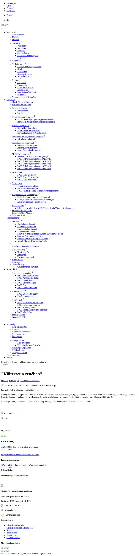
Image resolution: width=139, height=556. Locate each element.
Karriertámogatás (19, 327)
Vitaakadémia (18, 205)
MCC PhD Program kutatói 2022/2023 (34, 166)
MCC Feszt (22, 285)
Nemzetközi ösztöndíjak (27, 188)
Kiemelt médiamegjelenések (29, 66)
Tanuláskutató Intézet (26, 231)
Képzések (11, 99)
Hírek (9, 6)
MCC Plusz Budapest (26, 175)
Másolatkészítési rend (26, 92)
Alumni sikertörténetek (21, 332)
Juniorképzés (23, 111)
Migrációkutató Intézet (27, 229)
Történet (15, 39)
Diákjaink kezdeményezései (29, 345)
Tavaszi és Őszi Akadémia (23, 213)
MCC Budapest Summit (27, 294)
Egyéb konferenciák (26, 296)
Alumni (15, 329)
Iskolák (20, 113)
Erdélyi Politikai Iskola (27, 128)
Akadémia (21, 48)
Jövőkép (15, 37)
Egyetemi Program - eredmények (31, 202)
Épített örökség (13, 355)
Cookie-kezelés (13, 537)
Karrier (10, 357)
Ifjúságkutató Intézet (26, 224)
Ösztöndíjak (17, 183)
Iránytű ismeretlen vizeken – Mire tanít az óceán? (20, 455)
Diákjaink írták (18, 350)
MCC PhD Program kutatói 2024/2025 (34, 161)
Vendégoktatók (18, 315)
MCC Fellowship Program (28, 305)
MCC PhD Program (20, 154)
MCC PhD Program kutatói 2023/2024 (34, 164)
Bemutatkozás (18, 35)
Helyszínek (17, 60)
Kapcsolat (11, 10)
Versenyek (21, 254)
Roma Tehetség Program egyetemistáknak (35, 119)
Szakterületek (23, 53)
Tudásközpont (13, 218)
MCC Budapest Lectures (28, 275)
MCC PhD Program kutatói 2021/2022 (34, 168)
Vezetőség (21, 46)
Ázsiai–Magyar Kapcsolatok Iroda (32, 241)
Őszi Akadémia (18, 215)
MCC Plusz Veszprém (26, 180)
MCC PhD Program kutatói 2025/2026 (34, 159)
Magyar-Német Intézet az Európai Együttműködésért (40, 234)
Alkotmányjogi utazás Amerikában (14, 475)
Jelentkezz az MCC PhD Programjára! (33, 156)
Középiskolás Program (21, 104)
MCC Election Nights (26, 283)
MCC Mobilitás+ (24, 312)
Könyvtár (16, 262)
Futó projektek (23, 343)
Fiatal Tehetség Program (22, 102)
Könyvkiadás (17, 259)
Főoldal (4, 380)
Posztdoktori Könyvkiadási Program (27, 137)
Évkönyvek (17, 336)
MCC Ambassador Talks (28, 278)
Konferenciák (23, 252)
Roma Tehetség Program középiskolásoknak (36, 122)
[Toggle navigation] (2, 28)
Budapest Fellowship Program (30, 302)
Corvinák (11, 8)
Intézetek (21, 51)
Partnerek (21, 95)
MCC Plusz (17, 172)
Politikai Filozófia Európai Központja (33, 238)
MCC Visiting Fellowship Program (32, 310)
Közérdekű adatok (25, 87)
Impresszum (12, 533)
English (10, 15)
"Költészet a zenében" (30, 380)
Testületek (21, 58)
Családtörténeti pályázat (27, 267)
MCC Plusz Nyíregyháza (28, 177)
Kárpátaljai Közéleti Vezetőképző (31, 133)
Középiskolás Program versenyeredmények (35, 199)
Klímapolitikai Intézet (26, 226)
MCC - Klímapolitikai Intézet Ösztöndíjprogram (38, 191)
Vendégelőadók (18, 317)
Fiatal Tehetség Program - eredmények (33, 197)
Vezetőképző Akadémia (22, 210)
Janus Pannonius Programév (29, 150)
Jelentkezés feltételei (26, 139)
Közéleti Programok (20, 125)
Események (11, 3)
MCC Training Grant (26, 307)
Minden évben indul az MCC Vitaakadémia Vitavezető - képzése (45, 208)
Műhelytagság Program (27, 145)
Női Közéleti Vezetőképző (28, 130)
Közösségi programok (21, 348)
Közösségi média (24, 74)
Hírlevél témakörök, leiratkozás (20, 528)
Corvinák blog (18, 264)
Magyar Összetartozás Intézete (30, 236)
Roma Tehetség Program (22, 117)
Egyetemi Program (20, 108)
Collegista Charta (19, 352)
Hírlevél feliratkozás (15, 525)
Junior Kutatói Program (27, 148)
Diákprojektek (18, 340)
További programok (25, 257)
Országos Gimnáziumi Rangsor (25, 246)
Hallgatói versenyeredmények (24, 194)
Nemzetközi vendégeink (27, 55)
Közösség (11, 324)
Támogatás (22, 85)
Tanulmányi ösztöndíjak (27, 186)
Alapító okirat (23, 76)
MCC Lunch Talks (25, 280)
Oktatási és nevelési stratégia (24, 97)
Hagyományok (18, 334)
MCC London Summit (27, 287)
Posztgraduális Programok (23, 143)
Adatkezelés (22, 90)
